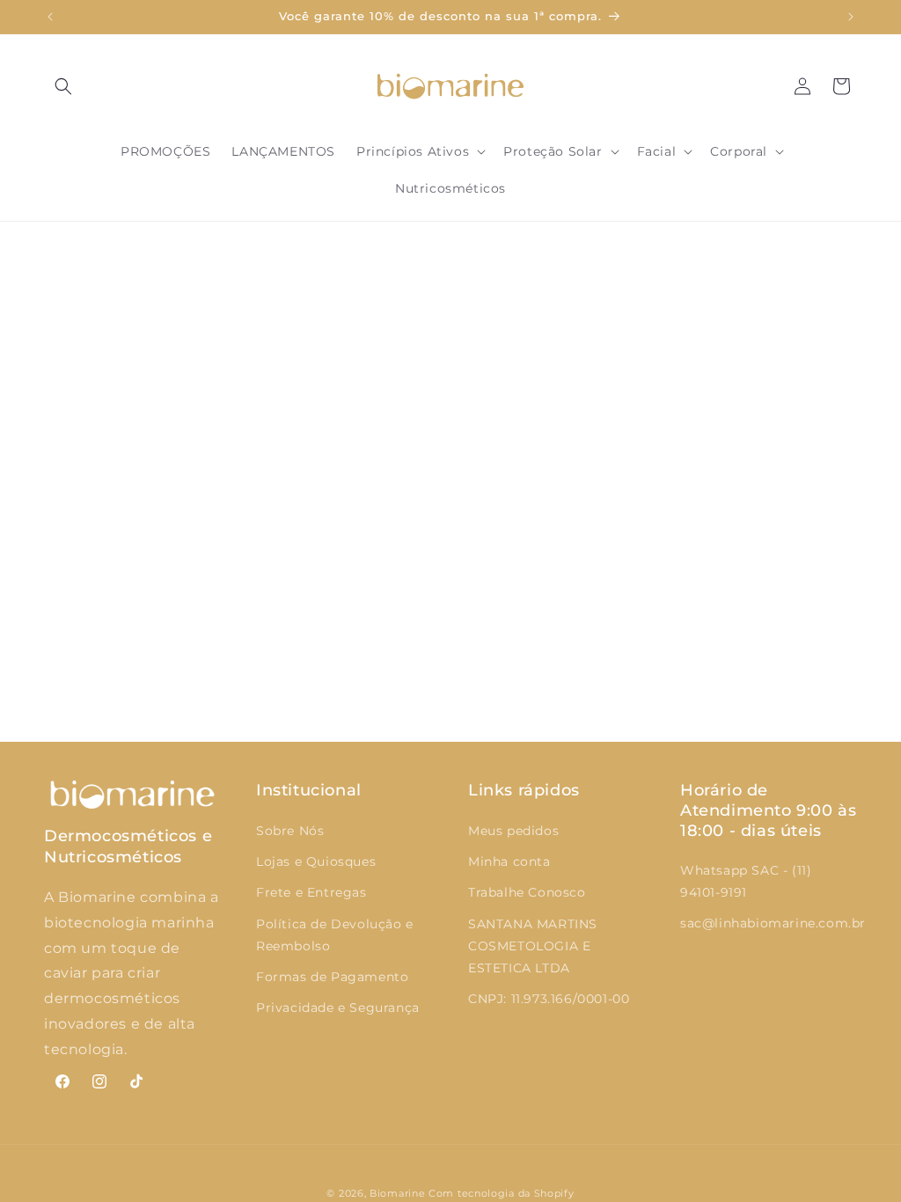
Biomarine (397, 1193)
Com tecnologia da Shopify (502, 1193)
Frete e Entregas (311, 892)
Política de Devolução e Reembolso (335, 935)
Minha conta (509, 861)
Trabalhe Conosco (527, 892)
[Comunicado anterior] (50, 16)
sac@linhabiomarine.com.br (773, 923)
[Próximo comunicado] (850, 16)
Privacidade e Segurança (338, 1007)
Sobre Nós (290, 831)
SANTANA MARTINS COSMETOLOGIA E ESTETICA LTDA (532, 946)
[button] (63, 86)
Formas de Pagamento (332, 977)
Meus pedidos (513, 831)
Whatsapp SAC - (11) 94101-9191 (745, 881)
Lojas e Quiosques (316, 861)
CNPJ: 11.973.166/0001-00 (548, 999)
